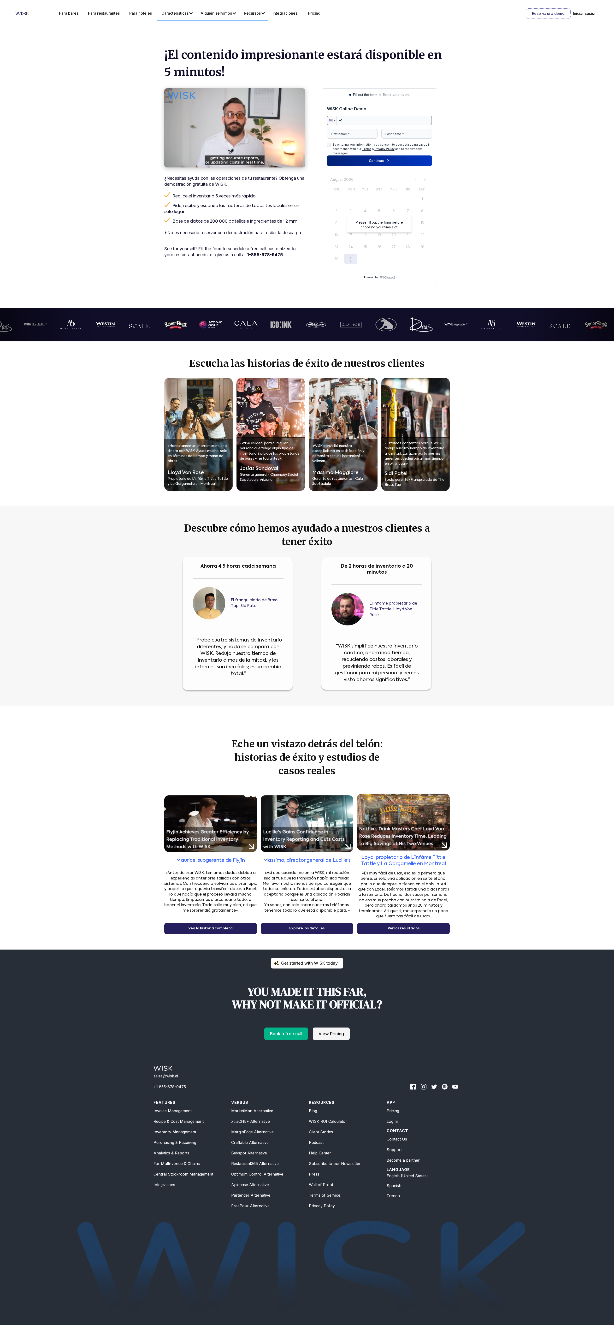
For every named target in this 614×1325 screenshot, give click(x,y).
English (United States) (407, 1175)
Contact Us (397, 1139)
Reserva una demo (548, 13)
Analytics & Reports (171, 1153)
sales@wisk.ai (166, 1076)
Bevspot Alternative (249, 1153)
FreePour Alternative (250, 1205)
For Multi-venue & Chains (177, 1163)
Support (394, 1149)
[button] (176, 13)
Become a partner (403, 1160)
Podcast (316, 1142)
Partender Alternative (250, 1195)
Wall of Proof (321, 1184)
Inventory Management (175, 1131)
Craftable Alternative (250, 1142)
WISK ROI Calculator (328, 1121)
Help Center (320, 1153)
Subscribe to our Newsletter (335, 1163)
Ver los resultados (403, 928)
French (393, 1195)
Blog (313, 1110)
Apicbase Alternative (250, 1184)
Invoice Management (173, 1110)
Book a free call (286, 1033)
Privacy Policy (322, 1205)
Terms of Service (324, 1195)
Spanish (394, 1185)
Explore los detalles (307, 928)
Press (314, 1174)
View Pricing (331, 1033)
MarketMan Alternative (252, 1110)
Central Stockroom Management (183, 1174)
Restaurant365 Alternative (255, 1163)
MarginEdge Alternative (252, 1131)
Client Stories (321, 1131)
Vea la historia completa (210, 928)
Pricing (393, 1110)
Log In (392, 1121)
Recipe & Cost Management (179, 1121)
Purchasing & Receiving (175, 1142)
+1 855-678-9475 (170, 1086)
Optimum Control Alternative (257, 1174)
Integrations (164, 1184)
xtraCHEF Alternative (250, 1121)
